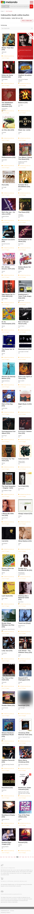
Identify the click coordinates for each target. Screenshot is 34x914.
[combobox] (5, 6)
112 (33, 857)
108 (23, 857)
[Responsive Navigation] (31, 2)
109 (26, 857)
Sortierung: (4, 25)
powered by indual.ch (5, 912)
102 (6, 857)
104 (12, 857)
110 (28, 857)
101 (4, 857)
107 (20, 857)
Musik (2, 11)
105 (14, 857)
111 (30, 857)
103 (9, 857)
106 (17, 857)
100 (1, 857)
